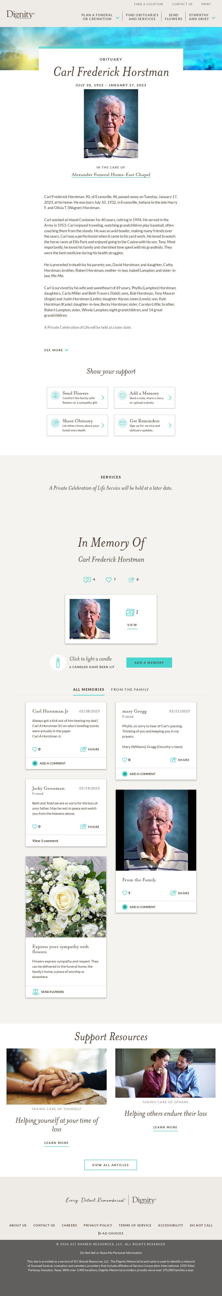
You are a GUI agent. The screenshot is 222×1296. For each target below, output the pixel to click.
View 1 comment (45, 841)
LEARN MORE (56, 1143)
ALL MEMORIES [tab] (89, 689)
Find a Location (148, 4)
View (132, 625)
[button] (100, 17)
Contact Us (182, 4)
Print (206, 4)
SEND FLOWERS (52, 992)
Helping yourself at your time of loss (56, 1120)
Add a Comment (52, 763)
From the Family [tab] (130, 689)
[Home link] (21, 14)
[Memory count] (87, 579)
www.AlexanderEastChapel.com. (121, 339)
